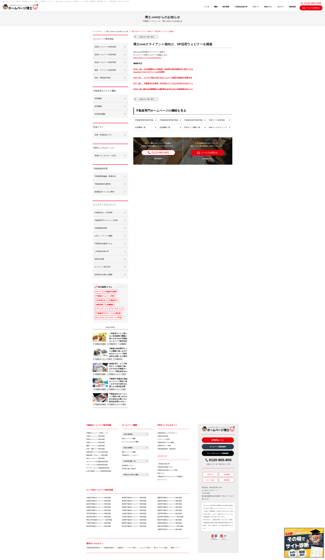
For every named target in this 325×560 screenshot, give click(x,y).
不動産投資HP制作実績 (193, 120)
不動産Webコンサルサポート (167, 433)
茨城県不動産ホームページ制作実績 (98, 510)
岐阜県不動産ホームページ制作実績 (134, 504)
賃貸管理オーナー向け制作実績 (97, 452)
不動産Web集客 (111, 292)
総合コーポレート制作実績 (95, 458)
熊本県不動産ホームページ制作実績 (169, 520)
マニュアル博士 (145, 548)
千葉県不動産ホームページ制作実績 (98, 523)
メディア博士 (131, 548)
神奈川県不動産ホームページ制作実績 (99, 520)
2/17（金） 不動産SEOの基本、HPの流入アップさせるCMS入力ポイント (163, 83)
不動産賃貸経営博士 (93, 548)
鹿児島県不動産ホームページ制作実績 (170, 516)
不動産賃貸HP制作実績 (169, 120)
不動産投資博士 (108, 548)
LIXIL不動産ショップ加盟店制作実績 (98, 471)
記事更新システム (128, 465)
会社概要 (227, 474)
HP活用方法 (100, 300)
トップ (206, 7)
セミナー (281, 7)
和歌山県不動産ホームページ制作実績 (170, 526)
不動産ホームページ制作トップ (97, 433)
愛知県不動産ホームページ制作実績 (134, 501)
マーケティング (117, 309)
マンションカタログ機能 (130, 441)
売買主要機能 (128, 434)
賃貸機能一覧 (165, 127)
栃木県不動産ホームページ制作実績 (98, 504)
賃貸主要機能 (128, 448)
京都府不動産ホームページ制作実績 (134, 510)
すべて (98, 292)
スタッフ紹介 (210, 480)
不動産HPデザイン (103, 313)
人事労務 (117, 313)
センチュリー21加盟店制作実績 (97, 461)
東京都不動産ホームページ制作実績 (98, 516)
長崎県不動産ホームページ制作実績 (169, 510)
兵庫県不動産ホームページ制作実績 (134, 520)
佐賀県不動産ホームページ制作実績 (169, 513)
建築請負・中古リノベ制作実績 (97, 455)
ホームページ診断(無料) (218, 447)
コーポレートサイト (209, 490)
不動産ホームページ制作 (105, 296)
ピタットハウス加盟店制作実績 (97, 464)
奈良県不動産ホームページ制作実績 (134, 516)
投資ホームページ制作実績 (95, 442)
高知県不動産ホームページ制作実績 (169, 501)
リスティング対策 (163, 439)
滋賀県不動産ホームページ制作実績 (134, 507)
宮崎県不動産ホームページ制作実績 (169, 523)
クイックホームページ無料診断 (218, 453)
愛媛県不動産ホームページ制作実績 (169, 497)
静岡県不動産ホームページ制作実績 (134, 497)
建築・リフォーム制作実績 (95, 445)
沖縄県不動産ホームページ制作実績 (169, 529)
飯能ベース (174, 548)
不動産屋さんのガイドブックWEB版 (169, 476)
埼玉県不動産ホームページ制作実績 (98, 513)
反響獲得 (110, 305)
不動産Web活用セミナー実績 (167, 470)
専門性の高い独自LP (129, 468)
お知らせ (210, 474)
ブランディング (102, 309)
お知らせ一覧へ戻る (146, 37)
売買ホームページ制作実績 (95, 436)
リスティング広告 (114, 317)
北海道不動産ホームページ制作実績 (98, 497)
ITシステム (100, 317)
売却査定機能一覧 (129, 461)
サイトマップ (162, 479)
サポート (256, 7)
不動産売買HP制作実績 (144, 120)
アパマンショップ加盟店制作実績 (97, 468)
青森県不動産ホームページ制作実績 (98, 501)
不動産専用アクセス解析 (165, 442)
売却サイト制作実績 (217, 120)
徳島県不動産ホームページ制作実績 (134, 523)
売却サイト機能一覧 (192, 127)
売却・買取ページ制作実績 (95, 449)
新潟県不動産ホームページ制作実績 (98, 526)
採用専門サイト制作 (164, 445)
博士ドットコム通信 (160, 548)
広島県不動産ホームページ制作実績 (169, 504)
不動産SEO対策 (162, 436)
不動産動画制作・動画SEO (166, 449)
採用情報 (227, 480)
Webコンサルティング (218, 127)
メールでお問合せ (312, 8)
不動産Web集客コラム (165, 467)
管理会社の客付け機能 (131, 475)
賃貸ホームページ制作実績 (95, 439)
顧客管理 (99, 305)
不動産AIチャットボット (130, 455)
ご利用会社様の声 (240, 7)
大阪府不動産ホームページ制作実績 (134, 513)
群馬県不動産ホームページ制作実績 (98, 507)
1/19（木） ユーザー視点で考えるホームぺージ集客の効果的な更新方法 (162, 78)
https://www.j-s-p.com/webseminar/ (147, 58)
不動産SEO (113, 300)
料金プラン (268, 7)
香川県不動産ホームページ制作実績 (134, 526)
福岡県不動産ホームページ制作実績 (169, 507)
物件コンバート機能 (129, 438)
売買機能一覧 (140, 127)
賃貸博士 (121, 548)
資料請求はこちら (218, 440)
